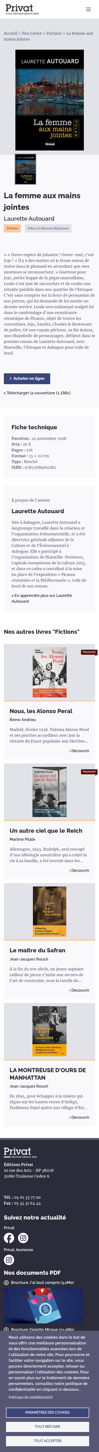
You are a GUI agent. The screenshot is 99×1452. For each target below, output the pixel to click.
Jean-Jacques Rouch (29, 959)
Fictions (54, 33)
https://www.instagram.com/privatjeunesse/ (9, 1260)
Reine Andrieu (23, 719)
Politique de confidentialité (31, 1397)
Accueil (10, 33)
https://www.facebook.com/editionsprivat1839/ (9, 1238)
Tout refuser (47, 1427)
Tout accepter (47, 1441)
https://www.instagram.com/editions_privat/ (23, 1238)
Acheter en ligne (28, 378)
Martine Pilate (22, 839)
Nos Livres (32, 33)
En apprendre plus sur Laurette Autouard (42, 598)
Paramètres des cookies (47, 1412)
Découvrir (80, 751)
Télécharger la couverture (31, 393)
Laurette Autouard (29, 218)
